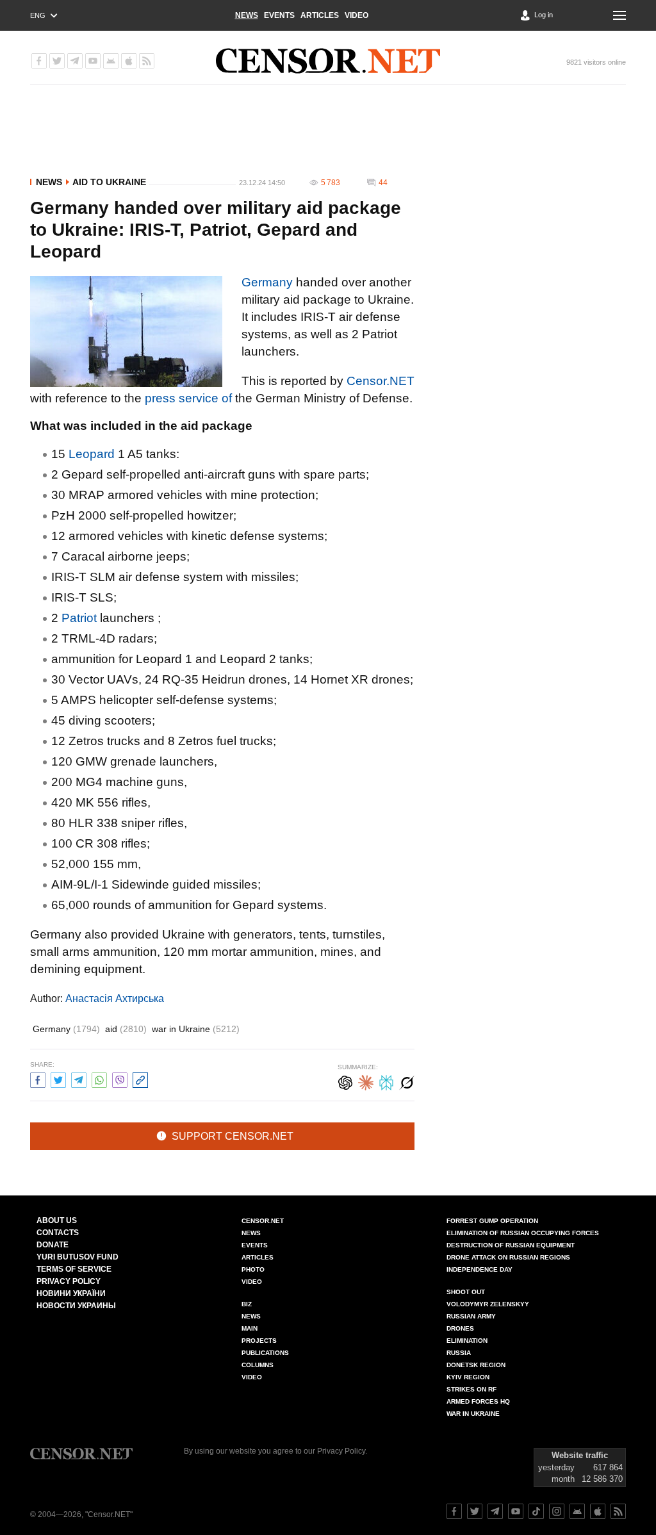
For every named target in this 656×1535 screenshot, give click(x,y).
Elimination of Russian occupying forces (523, 1232)
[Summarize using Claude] (365, 1081)
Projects (259, 1340)
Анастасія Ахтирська (114, 998)
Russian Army (471, 1316)
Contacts (58, 1232)
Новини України (71, 1293)
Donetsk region (476, 1364)
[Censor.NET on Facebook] (39, 61)
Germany (267, 282)
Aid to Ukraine (109, 182)
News (246, 15)
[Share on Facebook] (37, 1078)
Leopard (92, 454)
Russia (459, 1352)
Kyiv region (468, 1377)
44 (383, 182)
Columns (258, 1364)
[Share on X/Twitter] (58, 1078)
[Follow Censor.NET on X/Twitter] (474, 1511)
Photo (253, 1269)
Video (356, 15)
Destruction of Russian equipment (511, 1245)
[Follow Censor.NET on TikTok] (536, 1511)
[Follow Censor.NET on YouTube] (515, 1511)
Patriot (79, 618)
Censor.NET (380, 381)
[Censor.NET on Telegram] (75, 61)
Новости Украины (76, 1305)
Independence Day (479, 1269)
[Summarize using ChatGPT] (345, 1081)
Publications (265, 1352)
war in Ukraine (196, 1029)
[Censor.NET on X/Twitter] (57, 61)
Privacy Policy (69, 1281)
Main (250, 1328)
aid (126, 1029)
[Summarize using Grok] (406, 1081)
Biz (247, 1304)
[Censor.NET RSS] (146, 61)
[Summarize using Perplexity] (386, 1081)
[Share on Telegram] (78, 1078)
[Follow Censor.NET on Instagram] (556, 1511)
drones (460, 1328)
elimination (467, 1340)
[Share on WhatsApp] (99, 1078)
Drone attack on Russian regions (508, 1257)
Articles (319, 15)
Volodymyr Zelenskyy (488, 1304)
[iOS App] (128, 61)
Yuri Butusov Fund (78, 1256)
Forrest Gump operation (492, 1220)
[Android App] (111, 61)
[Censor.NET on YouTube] (93, 61)
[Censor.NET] (328, 61)
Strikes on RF (471, 1389)
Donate (53, 1244)
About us (57, 1220)
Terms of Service (74, 1269)
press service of (188, 398)
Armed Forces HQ (478, 1401)
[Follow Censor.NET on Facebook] (454, 1511)
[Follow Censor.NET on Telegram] (495, 1511)
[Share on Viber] (119, 1078)
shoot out (466, 1291)
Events (279, 15)
